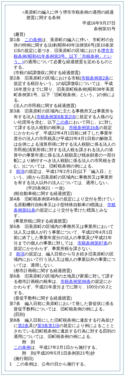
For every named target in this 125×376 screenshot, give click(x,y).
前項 (20, 171)
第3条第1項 (48, 325)
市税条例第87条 (92, 243)
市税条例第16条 (84, 127)
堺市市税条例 (64, 56)
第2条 (23, 325)
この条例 (33, 39)
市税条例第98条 (75, 281)
